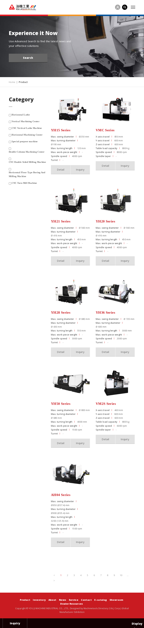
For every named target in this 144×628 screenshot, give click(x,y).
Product (25, 599)
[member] (117, 7)
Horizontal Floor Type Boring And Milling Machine (27, 174)
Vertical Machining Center (26, 121)
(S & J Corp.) (114, 608)
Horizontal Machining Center (27, 134)
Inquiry (80, 169)
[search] (124, 7)
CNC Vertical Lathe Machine (27, 128)
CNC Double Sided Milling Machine (27, 162)
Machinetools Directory (96, 608)
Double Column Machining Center (27, 151)
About (52, 599)
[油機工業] (22, 7)
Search (28, 57)
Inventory (39, 599)
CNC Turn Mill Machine (24, 183)
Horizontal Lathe (21, 114)
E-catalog (100, 599)
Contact (86, 599)
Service (73, 599)
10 (121, 575)
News (62, 599)
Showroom (116, 599)
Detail (60, 169)
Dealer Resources (71, 603)
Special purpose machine (25, 141)
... (128, 575)
